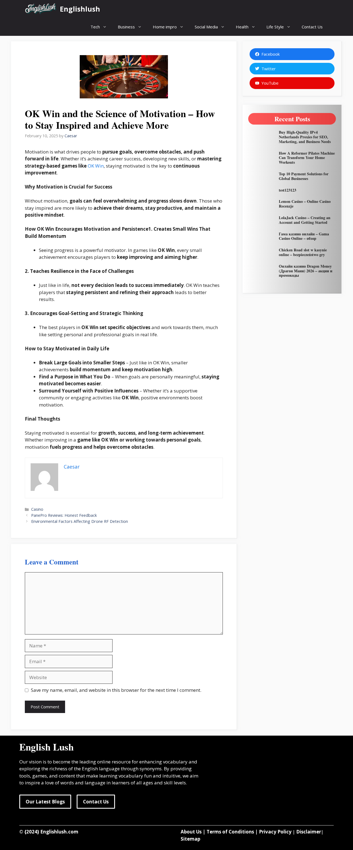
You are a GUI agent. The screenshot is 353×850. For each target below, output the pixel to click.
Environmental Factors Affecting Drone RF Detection (79, 521)
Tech (95, 26)
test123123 (287, 190)
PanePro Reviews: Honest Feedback (64, 515)
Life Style (275, 26)
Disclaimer (308, 832)
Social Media (206, 26)
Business (126, 26)
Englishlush (80, 9)
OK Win (96, 166)
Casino (37, 509)
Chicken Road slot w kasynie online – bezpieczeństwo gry (303, 252)
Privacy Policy (275, 832)
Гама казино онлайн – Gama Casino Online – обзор (304, 236)
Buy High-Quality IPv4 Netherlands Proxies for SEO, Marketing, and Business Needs (305, 136)
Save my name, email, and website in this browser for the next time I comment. (116, 690)
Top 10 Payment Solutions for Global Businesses (303, 176)
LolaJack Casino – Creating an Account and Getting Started (304, 220)
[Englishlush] (41, 9)
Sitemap (190, 839)
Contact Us (312, 26)
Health (242, 26)
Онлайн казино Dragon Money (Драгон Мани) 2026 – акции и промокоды (305, 270)
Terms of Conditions (230, 832)
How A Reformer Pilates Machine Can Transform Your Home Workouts (307, 157)
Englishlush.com (59, 832)
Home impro (165, 26)
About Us (191, 832)
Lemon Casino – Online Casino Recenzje (305, 203)
